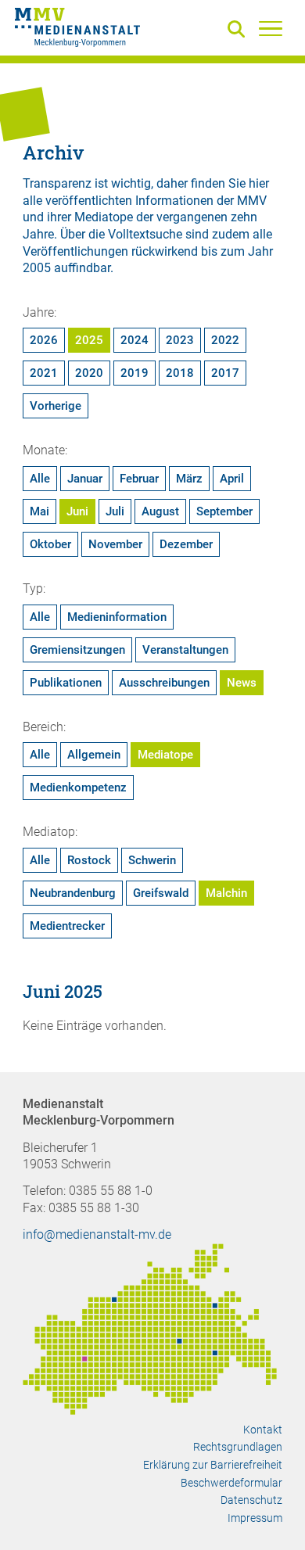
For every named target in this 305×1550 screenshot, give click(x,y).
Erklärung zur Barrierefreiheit (212, 1465)
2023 (180, 340)
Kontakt (262, 1429)
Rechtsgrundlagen (237, 1447)
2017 (225, 373)
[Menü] (270, 28)
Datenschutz (251, 1500)
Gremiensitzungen (77, 650)
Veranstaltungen (185, 650)
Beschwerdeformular (231, 1482)
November (115, 544)
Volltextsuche (145, 234)
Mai (39, 511)
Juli (115, 511)
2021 (44, 373)
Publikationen (66, 683)
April (232, 479)
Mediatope (165, 755)
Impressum (255, 1518)
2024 (134, 340)
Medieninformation (117, 617)
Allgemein (93, 755)
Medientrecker (67, 926)
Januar (84, 479)
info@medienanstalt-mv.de (97, 1234)
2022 (225, 340)
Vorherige (55, 406)
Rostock (89, 860)
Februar (139, 479)
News (242, 683)
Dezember (186, 544)
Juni (77, 511)
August (160, 511)
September (224, 511)
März (189, 479)
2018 (180, 373)
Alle (40, 479)
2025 (89, 340)
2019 (134, 373)
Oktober (50, 544)
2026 (44, 340)
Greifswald (160, 893)
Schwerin (152, 860)
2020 (89, 373)
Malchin (226, 893)
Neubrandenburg (73, 893)
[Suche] (239, 30)
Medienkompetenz (78, 787)
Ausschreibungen (164, 683)
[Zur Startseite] (77, 30)
